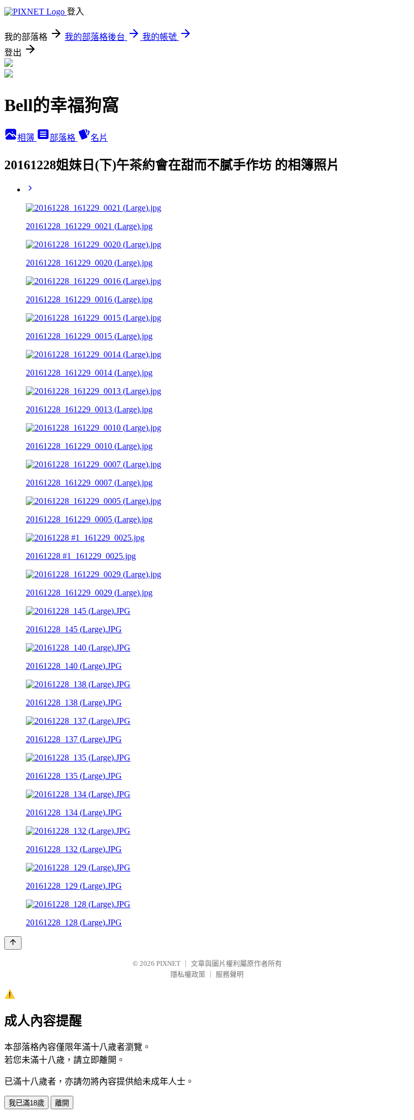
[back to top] (13, 943)
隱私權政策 (187, 974)
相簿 (27, 137)
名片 (99, 137)
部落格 (64, 137)
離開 (62, 1103)
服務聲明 (230, 974)
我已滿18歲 (26, 1103)
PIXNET (168, 963)
